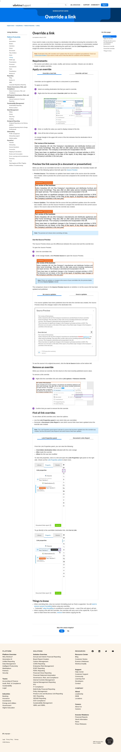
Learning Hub (80, 679)
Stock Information (81, 719)
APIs (10, 39)
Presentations (12, 62)
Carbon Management (40, 661)
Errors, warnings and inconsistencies (18, 156)
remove (59, 612)
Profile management (14, 133)
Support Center (10, 25)
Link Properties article (55, 460)
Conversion (12, 149)
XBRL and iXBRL (39, 705)
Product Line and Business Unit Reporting (48, 694)
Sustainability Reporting (15, 105)
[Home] (22, 5)
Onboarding (11, 131)
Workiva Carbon (13, 107)
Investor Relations (82, 715)
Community (79, 676)
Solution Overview (40, 654)
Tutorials (11, 142)
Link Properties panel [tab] (49, 438)
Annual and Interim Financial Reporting (47, 657)
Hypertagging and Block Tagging (17, 163)
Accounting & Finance (10, 681)
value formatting (48, 608)
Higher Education (8, 708)
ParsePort (10, 140)
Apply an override (108, 38)
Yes (62, 631)
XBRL (10, 82)
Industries (6, 694)
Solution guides (13, 138)
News (77, 722)
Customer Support (81, 674)
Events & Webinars (82, 661)
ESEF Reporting (39, 668)
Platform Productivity (29, 25)
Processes (12, 64)
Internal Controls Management (44, 680)
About (77, 691)
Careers (78, 704)
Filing (10, 77)
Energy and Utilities (9, 703)
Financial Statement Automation (44, 675)
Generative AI (7, 659)
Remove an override (109, 46)
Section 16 (12, 80)
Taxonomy (11, 158)
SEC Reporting (38, 696)
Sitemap (16, 739)
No (68, 631)
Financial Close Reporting (42, 673)
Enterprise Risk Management (43, 666)
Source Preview (72, 170)
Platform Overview (9, 654)
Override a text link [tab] (49, 73)
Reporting (10, 75)
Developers (79, 681)
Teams (4, 679)
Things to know (107, 50)
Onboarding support (14, 136)
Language (76, 5)
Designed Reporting (13, 121)
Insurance (6, 698)
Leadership (79, 694)
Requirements (107, 36)
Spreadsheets (12, 66)
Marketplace (6, 668)
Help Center (79, 672)
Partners (5, 670)
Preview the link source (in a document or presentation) (110, 42)
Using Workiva (19, 25)
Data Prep (11, 116)
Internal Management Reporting (44, 682)
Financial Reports (81, 717)
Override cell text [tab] (81, 73)
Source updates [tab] (81, 294)
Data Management (12, 110)
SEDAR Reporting (39, 698)
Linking (38, 25)
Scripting (11, 118)
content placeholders (40, 55)
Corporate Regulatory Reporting (17, 84)
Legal (4, 688)
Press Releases (80, 724)
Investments (6, 701)
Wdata (11, 112)
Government (6, 705)
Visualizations (12, 71)
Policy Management (40, 691)
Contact (78, 683)
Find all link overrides (109, 48)
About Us (78, 707)
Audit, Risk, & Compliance (11, 683)
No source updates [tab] (49, 294)
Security (5, 673)
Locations (78, 698)
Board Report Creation (41, 659)
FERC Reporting (39, 670)
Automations (12, 41)
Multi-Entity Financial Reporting (44, 689)
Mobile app (12, 59)
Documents (12, 50)
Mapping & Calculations (15, 151)
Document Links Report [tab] (81, 438)
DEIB (77, 696)
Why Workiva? (7, 657)
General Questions (14, 147)
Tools (10, 161)
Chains (11, 114)
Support (78, 669)
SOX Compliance (39, 701)
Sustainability (7, 686)
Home (10, 55)
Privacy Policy (9, 739)
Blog (76, 657)
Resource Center (81, 654)
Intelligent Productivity (10, 666)
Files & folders (13, 53)
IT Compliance (38, 687)
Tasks (10, 69)
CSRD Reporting (39, 664)
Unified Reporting (8, 661)
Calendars (11, 46)
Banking (5, 696)
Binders (11, 43)
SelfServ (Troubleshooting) (16, 165)
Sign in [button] (105, 5)
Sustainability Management (15, 103)
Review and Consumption (15, 154)
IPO (34, 684)
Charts (11, 48)
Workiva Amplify (80, 664)
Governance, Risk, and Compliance (45, 677)
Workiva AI (12, 73)
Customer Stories (81, 659)
